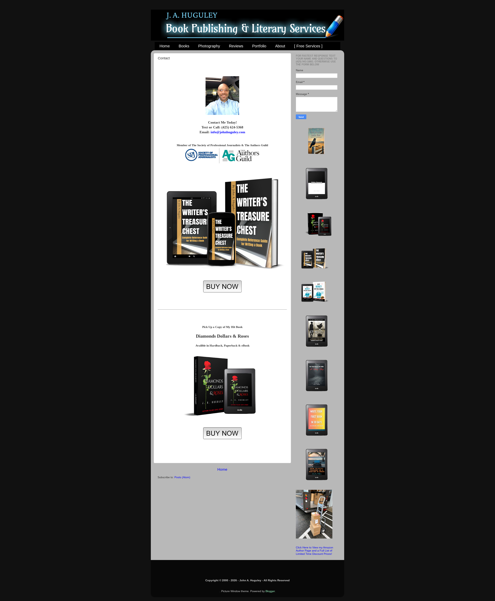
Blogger (270, 591)
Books (184, 46)
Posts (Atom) (182, 477)
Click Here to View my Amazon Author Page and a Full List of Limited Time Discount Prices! (314, 550)
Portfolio (259, 46)
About (280, 46)
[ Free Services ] (308, 46)
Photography (209, 46)
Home (165, 46)
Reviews (236, 46)
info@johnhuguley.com (228, 132)
